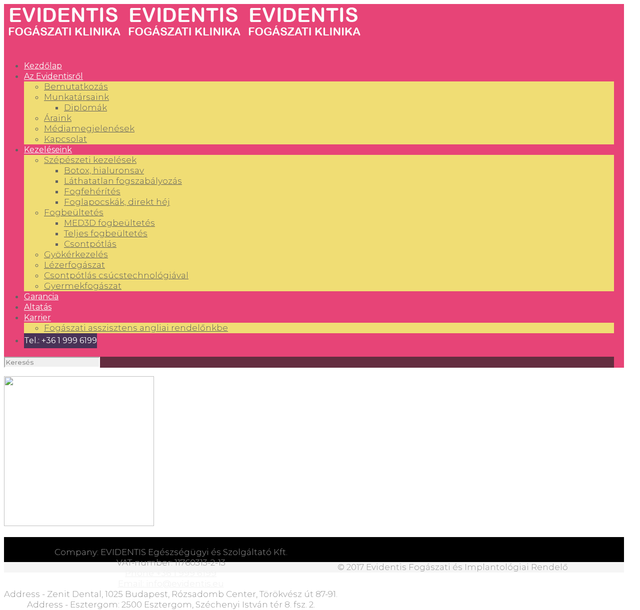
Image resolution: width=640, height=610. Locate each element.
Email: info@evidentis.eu (171, 584)
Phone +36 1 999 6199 (170, 573)
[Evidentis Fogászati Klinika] (184, 36)
